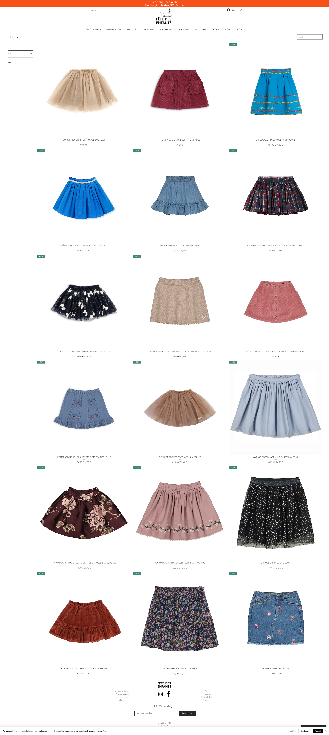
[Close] (325, 731)
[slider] (8, 50)
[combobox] (310, 37)
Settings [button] (293, 731)
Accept (318, 731)
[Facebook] (168, 694)
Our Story (207, 700)
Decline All (305, 731)
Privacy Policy (101, 731)
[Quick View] (84, 89)
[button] (240, 10)
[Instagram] (160, 694)
